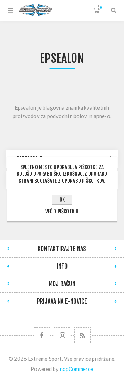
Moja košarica (101, 7)
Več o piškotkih (62, 211)
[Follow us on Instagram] (62, 335)
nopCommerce (76, 369)
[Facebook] (42, 335)
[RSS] (82, 335)
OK (62, 200)
